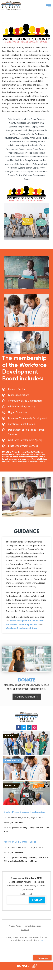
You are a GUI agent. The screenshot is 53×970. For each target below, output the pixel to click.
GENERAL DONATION (25, 696)
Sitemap (25, 929)
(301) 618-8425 (16, 852)
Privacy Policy (15, 926)
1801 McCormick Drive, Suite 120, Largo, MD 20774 (23, 847)
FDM (41, 940)
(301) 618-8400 (16, 822)
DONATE (23, 966)
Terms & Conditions (32, 926)
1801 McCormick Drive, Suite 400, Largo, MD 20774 (23, 817)
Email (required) (27, 894)
